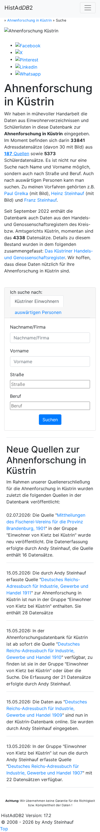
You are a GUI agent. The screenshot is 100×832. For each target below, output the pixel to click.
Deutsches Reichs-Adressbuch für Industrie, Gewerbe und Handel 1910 (43, 650)
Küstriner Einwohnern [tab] (37, 301)
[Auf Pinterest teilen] (26, 59)
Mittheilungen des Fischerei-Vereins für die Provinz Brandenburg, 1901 (45, 521)
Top (4, 828)
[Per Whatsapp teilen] (28, 73)
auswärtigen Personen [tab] (38, 312)
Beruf (15, 396)
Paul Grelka (16, 193)
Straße (17, 374)
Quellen (16, 153)
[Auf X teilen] (18, 52)
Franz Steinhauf (40, 200)
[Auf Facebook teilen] (28, 45)
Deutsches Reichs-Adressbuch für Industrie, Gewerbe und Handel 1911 (47, 586)
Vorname (19, 350)
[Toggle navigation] (88, 7)
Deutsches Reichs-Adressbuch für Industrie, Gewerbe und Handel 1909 (46, 708)
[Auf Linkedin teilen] (26, 66)
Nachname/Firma (28, 327)
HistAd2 (18, 7)
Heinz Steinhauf (67, 193)
